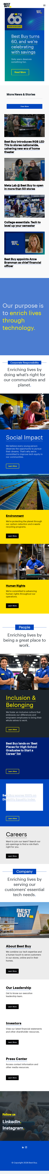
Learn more (12, 536)
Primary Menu (44, 5)
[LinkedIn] (23, 1147)
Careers (16, 834)
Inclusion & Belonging (21, 701)
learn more (12, 466)
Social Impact (24, 437)
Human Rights (15, 585)
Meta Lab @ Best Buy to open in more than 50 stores (23, 187)
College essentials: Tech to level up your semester (22, 224)
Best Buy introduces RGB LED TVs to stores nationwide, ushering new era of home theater (24, 147)
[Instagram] (26, 1147)
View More (24, 106)
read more (20, 72)
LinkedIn (11, 1121)
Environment (15, 516)
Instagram (13, 1128)
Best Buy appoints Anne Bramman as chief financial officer (22, 262)
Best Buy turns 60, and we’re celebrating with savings (25, 44)
